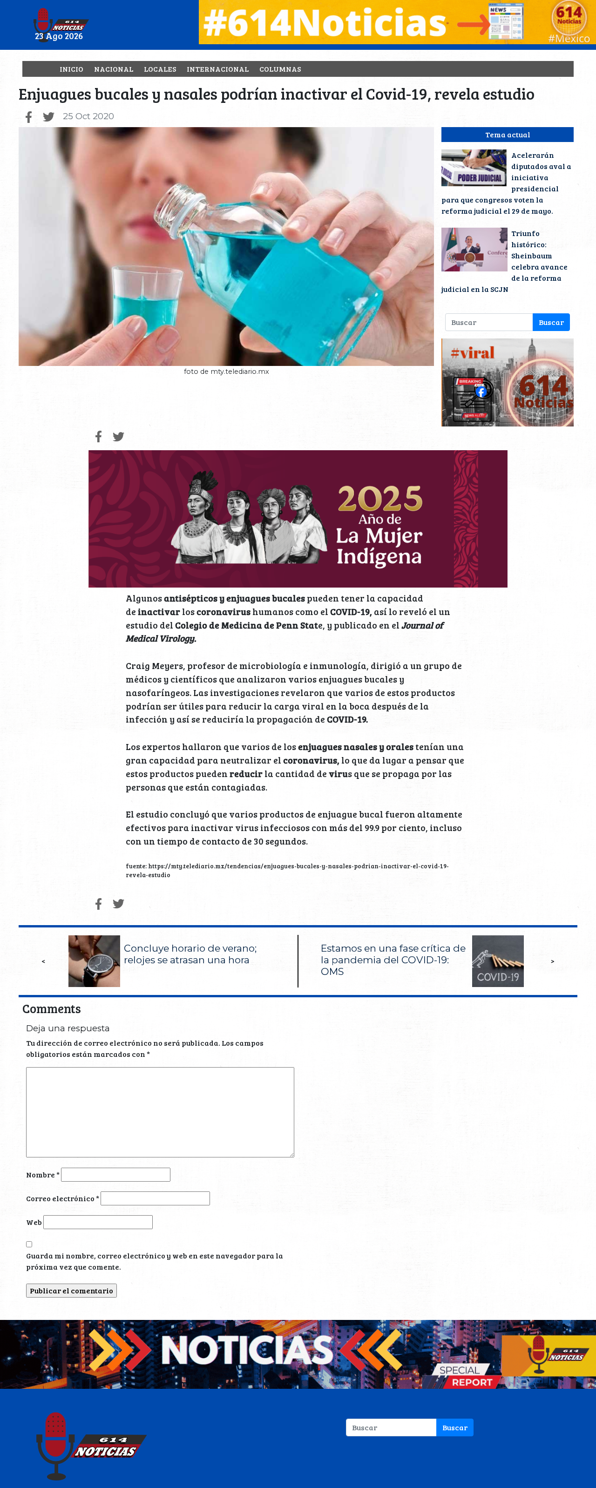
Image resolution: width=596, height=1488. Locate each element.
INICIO (71, 69)
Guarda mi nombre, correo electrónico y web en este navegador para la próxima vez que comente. (154, 1261)
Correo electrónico (62, 1198)
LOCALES (160, 69)
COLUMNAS (280, 69)
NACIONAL (113, 69)
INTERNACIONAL (218, 69)
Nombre (43, 1174)
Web (34, 1222)
